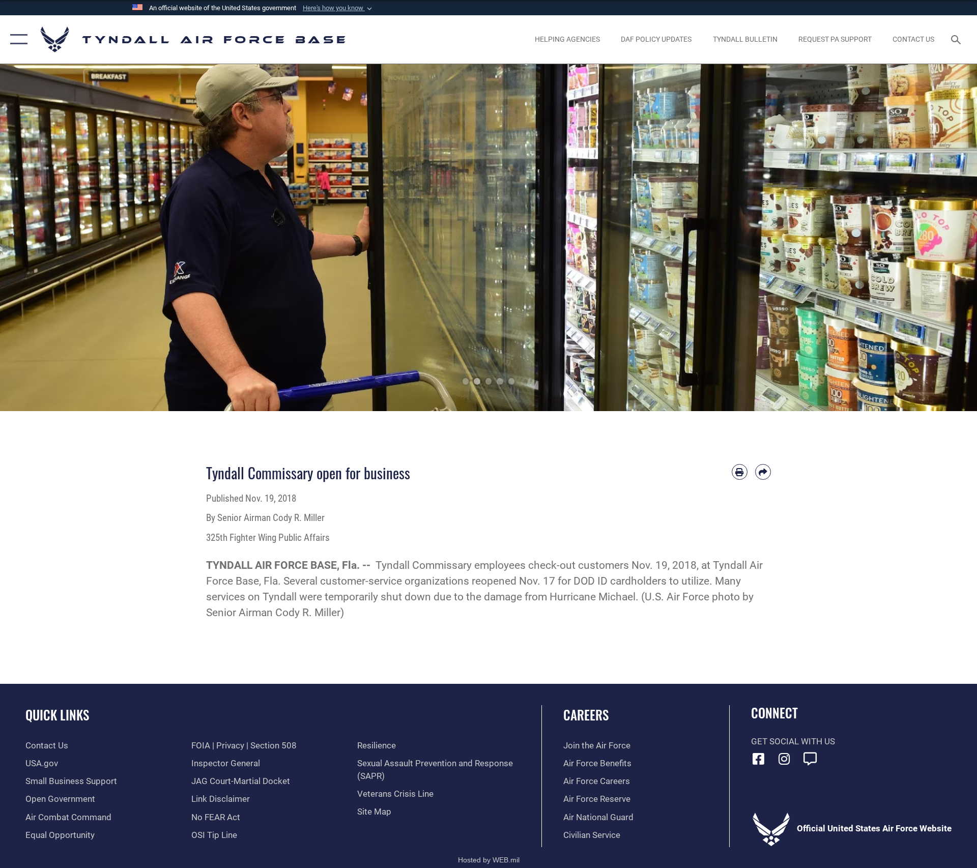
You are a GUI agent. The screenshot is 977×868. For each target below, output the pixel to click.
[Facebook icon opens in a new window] (758, 758)
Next (928, 237)
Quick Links (57, 714)
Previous (49, 237)
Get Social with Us (793, 741)
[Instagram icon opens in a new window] (784, 758)
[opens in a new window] (810, 758)
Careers (586, 714)
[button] (338, 8)
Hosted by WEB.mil (489, 860)
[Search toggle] (956, 39)
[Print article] (740, 472)
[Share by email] (763, 472)
